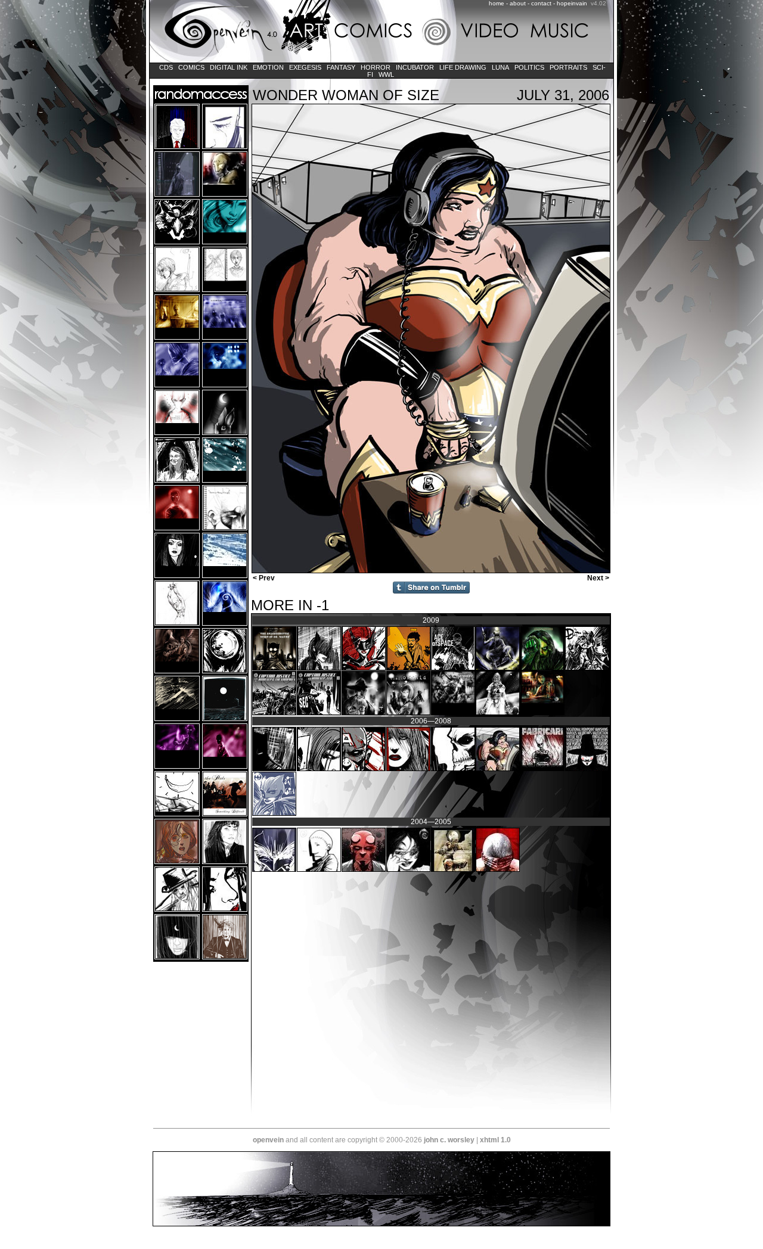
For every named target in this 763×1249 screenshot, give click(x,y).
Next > (599, 578)
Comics (191, 67)
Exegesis (305, 67)
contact (541, 3)
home (496, 3)
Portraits (568, 67)
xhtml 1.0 (495, 1140)
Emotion (268, 67)
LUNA (500, 67)
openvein (268, 1140)
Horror (375, 67)
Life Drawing (463, 67)
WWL (386, 74)
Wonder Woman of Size (346, 95)
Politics (529, 67)
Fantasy (341, 67)
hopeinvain (572, 3)
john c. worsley (449, 1140)
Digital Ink (228, 67)
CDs (166, 67)
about (518, 3)
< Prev (263, 578)
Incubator (415, 67)
